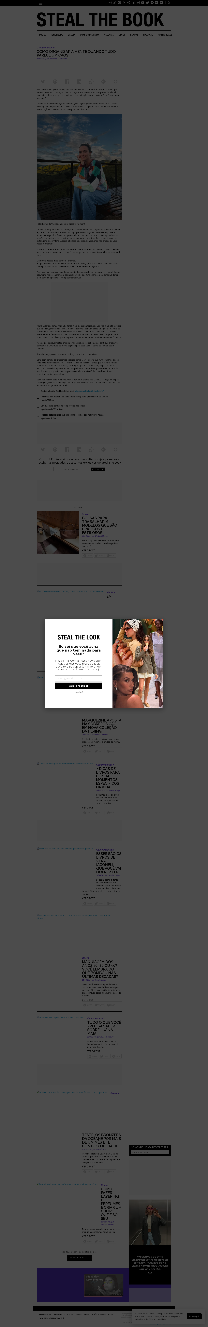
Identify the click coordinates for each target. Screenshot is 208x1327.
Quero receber (78, 685)
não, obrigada (78, 692)
